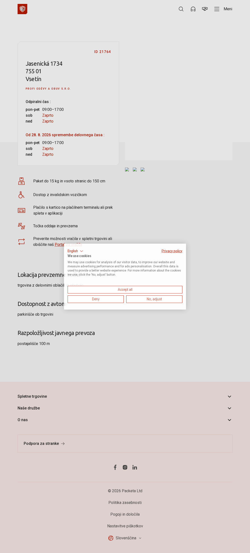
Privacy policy (172, 251)
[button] (75, 251)
